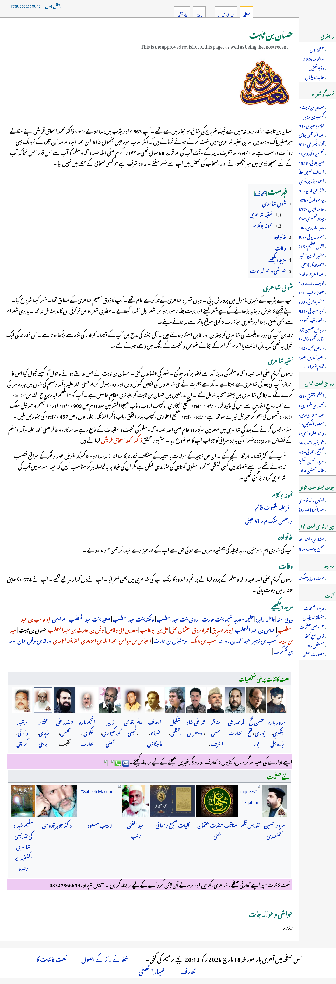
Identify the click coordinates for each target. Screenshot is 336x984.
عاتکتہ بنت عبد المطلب (133, 618)
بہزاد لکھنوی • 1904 (309, 218)
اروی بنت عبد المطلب (178, 618)
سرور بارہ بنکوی (277, 726)
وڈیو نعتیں (316, 67)
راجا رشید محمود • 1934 (307, 319)
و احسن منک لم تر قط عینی (269, 520)
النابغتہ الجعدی (65, 640)
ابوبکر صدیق (222, 629)
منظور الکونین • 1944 (308, 423)
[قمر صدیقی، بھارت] (235, 700)
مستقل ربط (315, 645)
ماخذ (199, 15)
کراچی (22, 743)
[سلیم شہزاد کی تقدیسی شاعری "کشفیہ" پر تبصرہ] (23, 801)
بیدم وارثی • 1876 (310, 199)
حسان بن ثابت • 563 (308, 106)
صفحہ (246, 15)
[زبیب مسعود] (99, 801)
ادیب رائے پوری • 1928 (304, 282)
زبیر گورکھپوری (111, 726)
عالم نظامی (133, 721)
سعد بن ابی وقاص (122, 629)
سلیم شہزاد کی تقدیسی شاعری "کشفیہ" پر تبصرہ (23, 846)
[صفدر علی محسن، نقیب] (64, 700)
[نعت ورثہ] (265, 82)
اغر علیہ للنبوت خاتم (274, 507)
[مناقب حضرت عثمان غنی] (217, 801)
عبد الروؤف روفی (310, 509)
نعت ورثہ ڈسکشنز (311, 578)
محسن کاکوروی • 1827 (307, 153)
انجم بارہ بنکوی (87, 726)
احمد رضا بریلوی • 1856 (306, 180)
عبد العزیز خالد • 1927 (307, 273)
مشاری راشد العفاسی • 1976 (302, 539)
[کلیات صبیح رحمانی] (172, 801)
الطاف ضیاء (154, 726)
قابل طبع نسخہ (314, 635)
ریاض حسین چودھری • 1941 (302, 329)
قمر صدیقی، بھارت (235, 726)
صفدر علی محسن (64, 726)
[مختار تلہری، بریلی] (43, 700)
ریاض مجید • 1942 (310, 347)
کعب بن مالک (203, 640)
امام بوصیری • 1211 (309, 125)
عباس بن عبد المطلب (255, 629)
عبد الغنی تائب (135, 829)
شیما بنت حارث (216, 618)
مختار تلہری (44, 726)
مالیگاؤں (154, 743)
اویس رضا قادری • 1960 (305, 499)
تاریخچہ (182, 15)
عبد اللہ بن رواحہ (234, 640)
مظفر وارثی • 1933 (310, 301)
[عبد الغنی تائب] (135, 801)
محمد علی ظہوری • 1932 (306, 405)
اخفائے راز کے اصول (123, 958)
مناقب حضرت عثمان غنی (217, 829)
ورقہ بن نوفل (38, 640)
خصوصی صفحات (311, 626)
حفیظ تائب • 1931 (310, 292)
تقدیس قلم (250, 824)
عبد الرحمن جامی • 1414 (305, 134)
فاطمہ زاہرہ (265, 618)
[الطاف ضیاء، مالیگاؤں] (154, 700)
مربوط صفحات (314, 607)
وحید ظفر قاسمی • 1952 (307, 433)
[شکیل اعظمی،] (175, 700)
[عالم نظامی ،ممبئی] (133, 700)
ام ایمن (59, 618)
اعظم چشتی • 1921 (309, 395)
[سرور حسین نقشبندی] (274, 801)
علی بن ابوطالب (153, 629)
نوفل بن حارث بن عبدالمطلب (75, 629)
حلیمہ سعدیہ (243, 618)
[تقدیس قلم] (249, 801)
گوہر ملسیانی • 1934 (310, 310)
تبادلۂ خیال (225, 15)
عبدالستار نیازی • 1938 (306, 414)
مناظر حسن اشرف (217, 732)
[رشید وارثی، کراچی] (22, 700)
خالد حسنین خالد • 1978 (306, 470)
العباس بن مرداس (135, 640)
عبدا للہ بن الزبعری (98, 640)
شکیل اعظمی (176, 726)
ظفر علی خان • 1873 (309, 190)
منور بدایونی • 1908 (310, 236)
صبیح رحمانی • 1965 (309, 451)
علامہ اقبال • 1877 (310, 208)
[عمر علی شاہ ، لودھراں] (196, 700)
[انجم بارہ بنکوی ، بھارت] (87, 700)
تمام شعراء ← (313, 366)
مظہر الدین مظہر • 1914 (306, 255)
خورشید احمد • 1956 (309, 442)
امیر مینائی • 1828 (311, 162)
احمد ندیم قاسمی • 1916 (307, 264)
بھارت (87, 743)
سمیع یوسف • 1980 (309, 548)
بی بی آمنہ (284, 618)
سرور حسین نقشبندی (274, 829)
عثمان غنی (180, 629)
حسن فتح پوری (257, 726)
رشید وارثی (23, 726)
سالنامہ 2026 (313, 58)
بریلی (43, 743)
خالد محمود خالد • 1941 (307, 338)
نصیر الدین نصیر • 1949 (306, 356)
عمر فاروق (200, 629)
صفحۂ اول (317, 49)
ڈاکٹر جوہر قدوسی (57, 824)
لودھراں (195, 732)
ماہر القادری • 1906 (309, 227)
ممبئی (132, 732)
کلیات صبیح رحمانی (173, 824)
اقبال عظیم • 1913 (310, 245)
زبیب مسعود (100, 824)
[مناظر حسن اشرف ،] (215, 700)
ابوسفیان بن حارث (171, 640)
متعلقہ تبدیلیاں (313, 617)
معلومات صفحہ (313, 654)
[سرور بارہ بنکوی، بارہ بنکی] (277, 700)
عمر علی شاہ (196, 721)
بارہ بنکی (277, 743)
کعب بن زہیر (264, 640)
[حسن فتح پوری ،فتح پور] (256, 700)
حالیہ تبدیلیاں (314, 76)
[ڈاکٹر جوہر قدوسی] (56, 801)
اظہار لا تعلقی (179, 970)
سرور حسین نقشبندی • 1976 (303, 460)
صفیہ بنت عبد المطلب (89, 618)
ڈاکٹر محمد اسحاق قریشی (121, 439)
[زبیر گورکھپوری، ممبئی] (110, 700)
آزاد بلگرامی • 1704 (310, 143)
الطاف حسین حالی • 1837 (304, 171)
